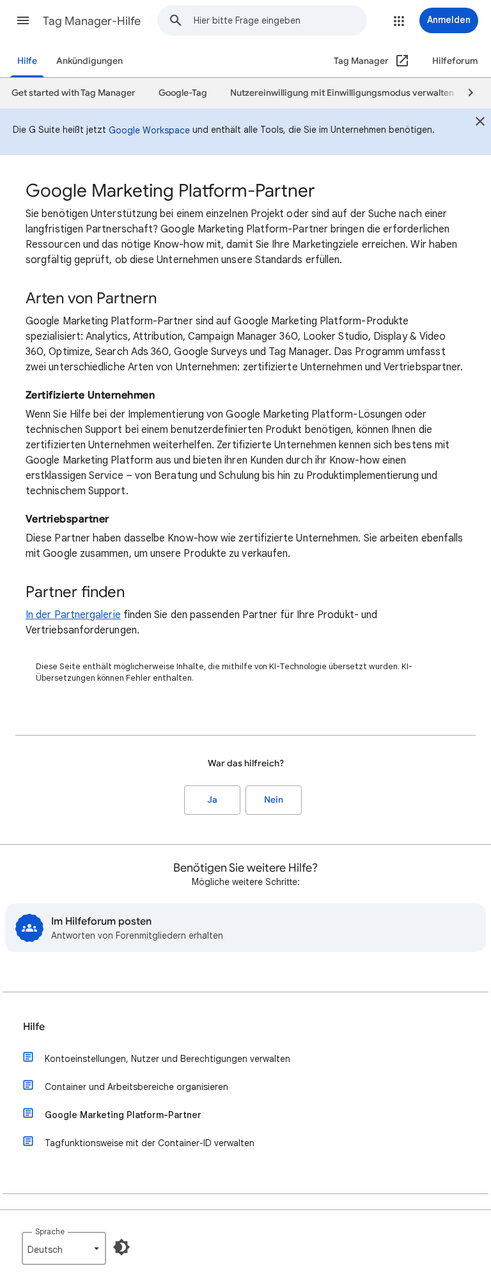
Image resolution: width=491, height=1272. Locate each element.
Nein (273, 799)
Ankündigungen (89, 61)
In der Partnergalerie (73, 615)
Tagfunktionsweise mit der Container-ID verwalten (149, 1143)
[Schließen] (480, 123)
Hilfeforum (455, 61)
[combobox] (280, 20)
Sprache (50, 1231)
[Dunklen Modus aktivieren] (121, 1247)
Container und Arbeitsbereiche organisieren (136, 1087)
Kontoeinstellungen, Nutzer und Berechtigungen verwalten (167, 1058)
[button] (23, 20)
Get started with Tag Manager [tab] (74, 92)
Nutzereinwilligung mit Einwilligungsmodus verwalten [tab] (342, 92)
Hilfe (27, 61)
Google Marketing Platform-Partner (123, 1115)
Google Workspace (149, 130)
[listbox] (64, 1248)
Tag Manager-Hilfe (92, 21)
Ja (212, 799)
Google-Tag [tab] (183, 92)
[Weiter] (465, 93)
